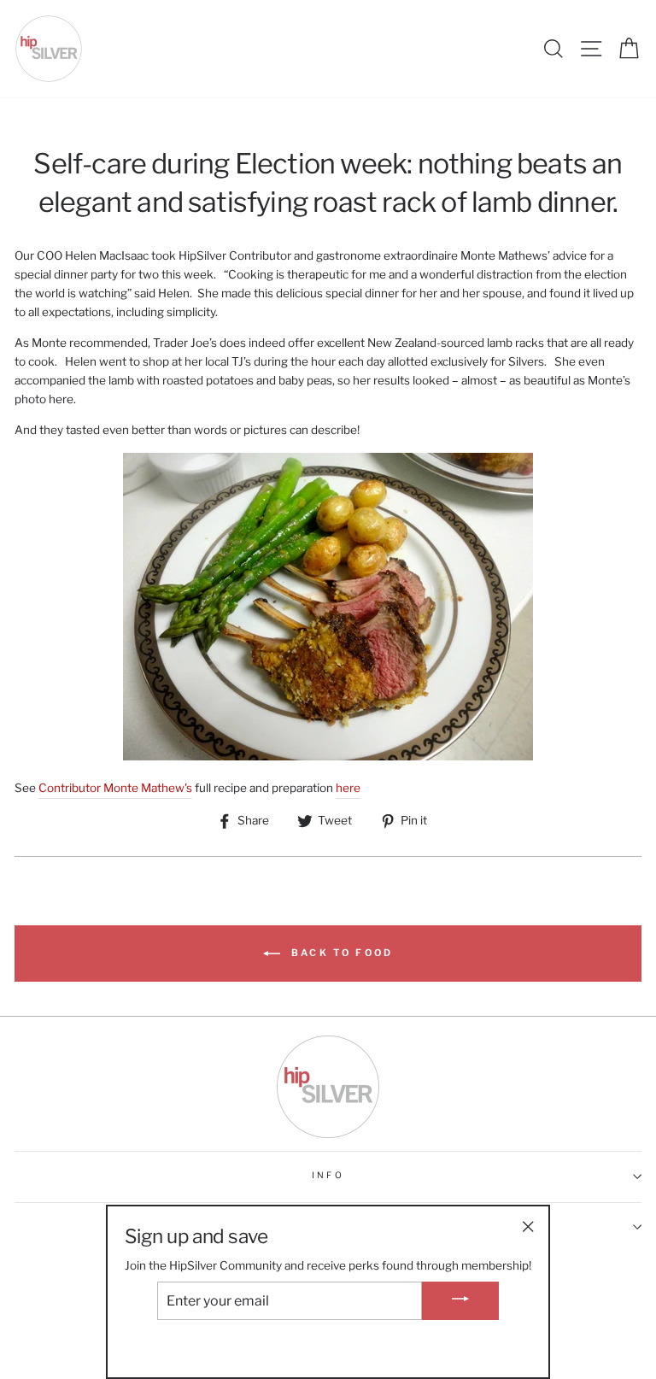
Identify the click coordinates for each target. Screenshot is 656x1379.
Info (327, 1175)
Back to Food (340, 953)
